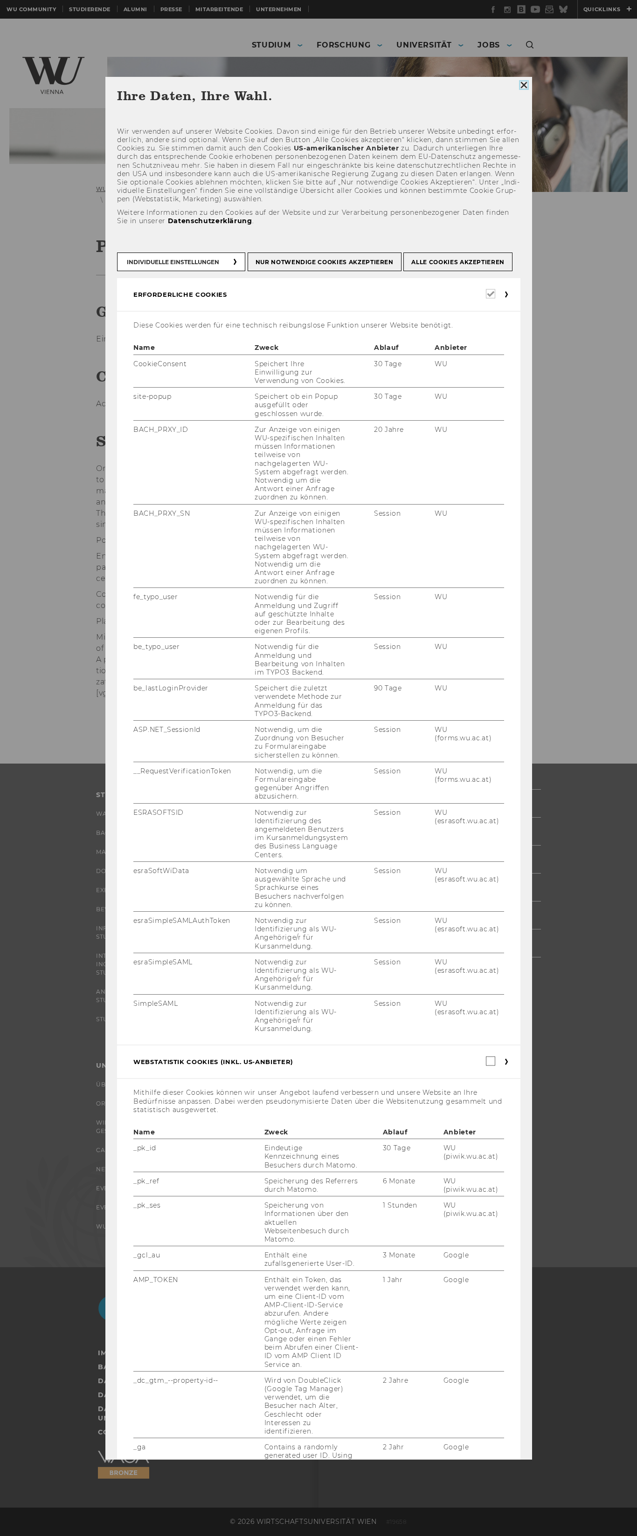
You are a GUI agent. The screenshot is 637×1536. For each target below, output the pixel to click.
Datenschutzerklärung (209, 221)
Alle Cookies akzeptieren (458, 262)
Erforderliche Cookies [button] (180, 294)
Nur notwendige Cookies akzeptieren (324, 262)
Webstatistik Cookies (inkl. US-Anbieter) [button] (213, 1062)
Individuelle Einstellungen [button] (173, 262)
